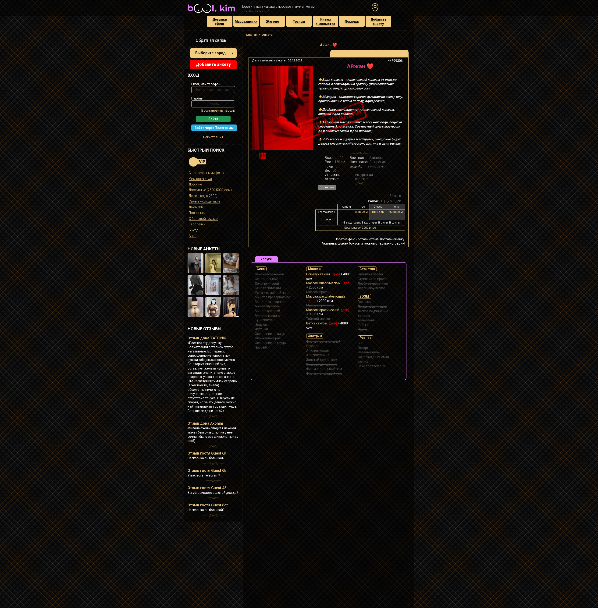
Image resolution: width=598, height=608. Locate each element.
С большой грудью (203, 218)
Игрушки (261, 329)
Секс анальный (266, 279)
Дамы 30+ (196, 207)
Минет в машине (268, 315)
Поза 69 (261, 347)
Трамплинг (366, 320)
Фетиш (363, 361)
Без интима (327, 187)
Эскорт (363, 348)
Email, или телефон (206, 84)
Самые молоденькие (204, 201)
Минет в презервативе (272, 297)
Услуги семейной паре (272, 293)
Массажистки (246, 21)
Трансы (299, 21)
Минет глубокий (267, 306)
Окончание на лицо (270, 334)
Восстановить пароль (218, 110)
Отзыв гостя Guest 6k (207, 453)
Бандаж (364, 315)
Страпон (312, 346)
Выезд (193, 230)
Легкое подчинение (373, 311)
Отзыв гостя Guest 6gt (208, 505)
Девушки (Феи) (219, 21)
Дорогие (195, 184)
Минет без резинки (269, 302)
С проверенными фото (206, 173)
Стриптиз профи (370, 274)
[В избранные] (398, 68)
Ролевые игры (369, 352)
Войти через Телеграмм (214, 128)
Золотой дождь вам (321, 360)
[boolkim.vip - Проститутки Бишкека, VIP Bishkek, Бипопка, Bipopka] (211, 13)
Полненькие (198, 213)
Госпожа (364, 302)
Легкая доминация (372, 306)
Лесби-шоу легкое (372, 288)
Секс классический (269, 274)
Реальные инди (200, 178)
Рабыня (364, 325)
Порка (362, 329)
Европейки (197, 224)
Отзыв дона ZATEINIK (207, 338)
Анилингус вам (317, 350)
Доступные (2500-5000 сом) (210, 190)
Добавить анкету (378, 21)
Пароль (197, 98)
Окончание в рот (268, 338)
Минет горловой (267, 311)
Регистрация (213, 137)
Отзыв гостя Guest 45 (207, 488)
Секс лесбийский (268, 288)
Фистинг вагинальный (323, 341)
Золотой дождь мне (321, 364)
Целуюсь (262, 325)
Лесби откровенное (373, 283)
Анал (192, 236)
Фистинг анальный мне (324, 373)
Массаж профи (317, 292)
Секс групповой (267, 283)
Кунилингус (264, 320)
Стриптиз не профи (372, 279)
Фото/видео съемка (373, 357)
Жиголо (272, 21)
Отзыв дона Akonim (205, 423)
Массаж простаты (320, 305)
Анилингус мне (317, 355)
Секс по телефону (371, 366)
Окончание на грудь (270, 343)
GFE (360, 343)
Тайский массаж (318, 319)
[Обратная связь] (190, 41)
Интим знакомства (325, 21)
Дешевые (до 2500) (203, 196)
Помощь (352, 21)
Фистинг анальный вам (324, 369)
